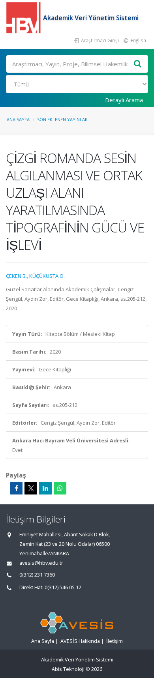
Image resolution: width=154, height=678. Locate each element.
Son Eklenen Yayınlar (62, 119)
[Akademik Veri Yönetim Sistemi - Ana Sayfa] (24, 18)
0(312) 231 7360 (37, 574)
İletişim (114, 641)
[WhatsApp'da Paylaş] (60, 488)
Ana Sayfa (18, 119)
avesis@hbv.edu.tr (41, 563)
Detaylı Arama (124, 100)
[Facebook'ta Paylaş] (16, 488)
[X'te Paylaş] (30, 488)
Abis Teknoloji (68, 669)
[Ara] (138, 64)
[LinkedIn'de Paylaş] (45, 488)
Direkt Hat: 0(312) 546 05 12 (50, 587)
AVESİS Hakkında (80, 641)
